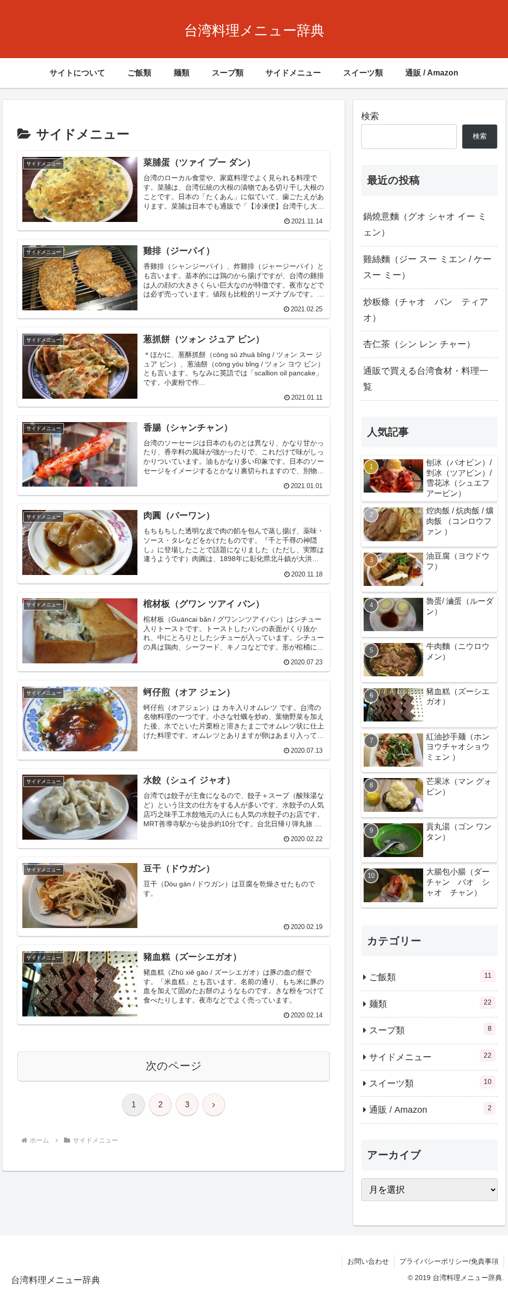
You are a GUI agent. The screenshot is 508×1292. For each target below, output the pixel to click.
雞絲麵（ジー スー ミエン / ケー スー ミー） (427, 267)
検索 (370, 116)
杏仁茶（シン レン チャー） (419, 344)
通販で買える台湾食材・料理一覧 (425, 379)
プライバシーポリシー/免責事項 (449, 1261)
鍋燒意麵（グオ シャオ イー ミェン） (425, 224)
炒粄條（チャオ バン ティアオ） (425, 310)
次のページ (174, 1066)
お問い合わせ (368, 1261)
